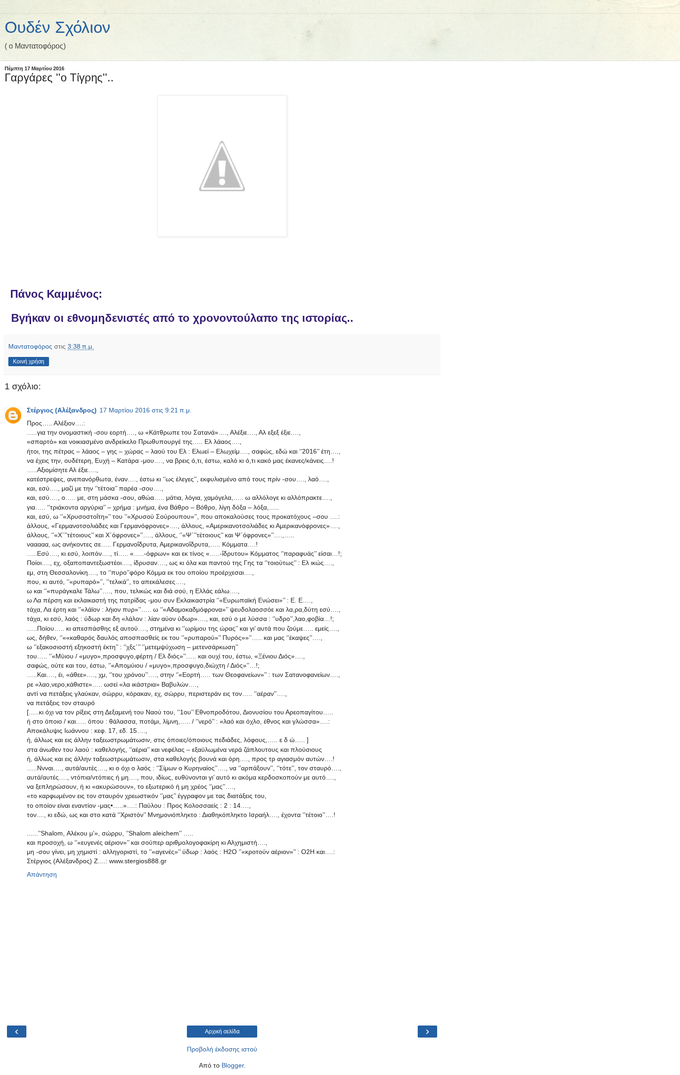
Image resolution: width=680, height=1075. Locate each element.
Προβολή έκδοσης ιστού (222, 1049)
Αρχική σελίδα (222, 1031)
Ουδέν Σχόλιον (58, 27)
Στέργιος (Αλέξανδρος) (62, 410)
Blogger (233, 1065)
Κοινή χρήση (28, 361)
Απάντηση (42, 874)
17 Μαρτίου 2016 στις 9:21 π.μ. (145, 410)
